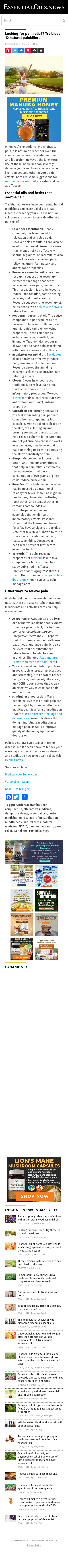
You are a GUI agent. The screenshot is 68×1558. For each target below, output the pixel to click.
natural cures (32, 822)
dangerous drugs (16, 813)
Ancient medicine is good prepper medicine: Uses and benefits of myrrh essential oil (39, 1439)
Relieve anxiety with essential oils (37, 1473)
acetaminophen (37, 805)
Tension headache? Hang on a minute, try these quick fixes (39, 1307)
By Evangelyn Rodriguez (42, 1368)
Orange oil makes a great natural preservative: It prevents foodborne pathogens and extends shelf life (39, 1502)
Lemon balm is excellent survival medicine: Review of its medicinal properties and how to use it (37, 1278)
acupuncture (13, 809)
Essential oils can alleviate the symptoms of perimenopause (35, 1487)
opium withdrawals (49, 307)
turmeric (36, 558)
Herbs (23, 817)
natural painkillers (17, 181)
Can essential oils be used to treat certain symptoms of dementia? (38, 1518)
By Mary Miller (37, 1447)
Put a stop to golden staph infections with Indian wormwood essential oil (39, 1218)
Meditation (50, 817)
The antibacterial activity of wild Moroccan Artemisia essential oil (36, 1321)
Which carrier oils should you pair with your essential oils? (40, 1424)
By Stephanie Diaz (39, 1237)
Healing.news (14, 760)
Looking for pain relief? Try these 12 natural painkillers (39, 1232)
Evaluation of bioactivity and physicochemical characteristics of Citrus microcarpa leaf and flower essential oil (38, 1458)
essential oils (38, 813)
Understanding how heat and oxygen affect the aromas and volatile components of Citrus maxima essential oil (39, 1338)
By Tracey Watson (39, 1477)
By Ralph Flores (38, 1509)
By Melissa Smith (38, 1254)
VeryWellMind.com (17, 781)
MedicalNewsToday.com (21, 774)
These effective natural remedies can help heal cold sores (39, 1263)
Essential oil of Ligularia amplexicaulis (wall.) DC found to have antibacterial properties (40, 1409)
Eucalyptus (54, 354)
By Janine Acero (38, 1223)
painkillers (20, 830)
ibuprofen (35, 817)
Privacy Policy (34, 1545)
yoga (46, 830)
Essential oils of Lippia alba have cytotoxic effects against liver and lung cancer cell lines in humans (40, 1377)
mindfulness (13, 822)
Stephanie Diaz (30, 44)
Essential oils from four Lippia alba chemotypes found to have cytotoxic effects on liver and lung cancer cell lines (39, 1359)
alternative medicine (37, 809)
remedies (35, 830)
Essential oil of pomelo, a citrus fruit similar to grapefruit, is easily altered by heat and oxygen (39, 1247)
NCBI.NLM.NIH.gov (17, 789)
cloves (16, 398)
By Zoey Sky (36, 1268)
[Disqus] (34, 1017)
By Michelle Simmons (40, 1467)
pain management (41, 826)
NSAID (23, 826)
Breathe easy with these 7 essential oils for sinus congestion (38, 1393)
